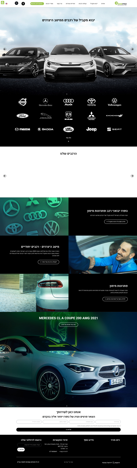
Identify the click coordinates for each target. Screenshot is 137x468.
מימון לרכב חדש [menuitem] (37, 4)
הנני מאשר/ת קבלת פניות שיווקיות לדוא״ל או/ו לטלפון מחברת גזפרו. (98, 426)
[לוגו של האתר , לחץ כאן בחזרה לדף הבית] (121, 3)
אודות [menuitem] (103, 4)
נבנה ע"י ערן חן (68, 462)
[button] (16, 3)
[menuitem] (6, 4)
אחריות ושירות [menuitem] (70, 4)
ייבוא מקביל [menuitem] (94, 4)
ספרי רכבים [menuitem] (49, 4)
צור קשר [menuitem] (59, 4)
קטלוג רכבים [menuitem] (82, 4)
